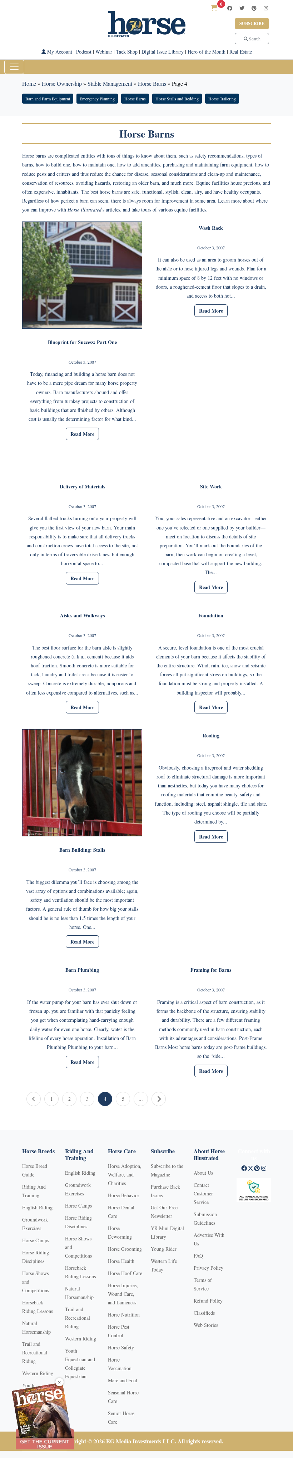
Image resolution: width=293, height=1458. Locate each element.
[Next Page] (159, 1099)
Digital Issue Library (162, 51)
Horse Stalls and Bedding (177, 98)
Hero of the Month (206, 51)
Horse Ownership (62, 83)
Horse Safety (121, 1347)
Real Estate (240, 51)
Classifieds (204, 1312)
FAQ (198, 1255)
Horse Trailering (222, 98)
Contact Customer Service (203, 1193)
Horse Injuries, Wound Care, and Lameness (123, 1294)
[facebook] (229, 8)
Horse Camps (35, 1240)
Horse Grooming (125, 1248)
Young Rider (164, 1248)
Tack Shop (127, 51)
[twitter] (241, 8)
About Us (203, 1172)
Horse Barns (152, 83)
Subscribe (251, 23)
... (141, 1098)
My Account (59, 51)
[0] (214, 7)
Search (254, 38)
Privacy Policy (208, 1267)
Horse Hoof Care (125, 1273)
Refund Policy (208, 1300)
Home (29, 83)
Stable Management (110, 83)
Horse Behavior (123, 1195)
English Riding (37, 1207)
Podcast (83, 51)
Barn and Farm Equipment (47, 98)
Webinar (103, 51)
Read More (82, 434)
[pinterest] (254, 8)
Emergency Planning (97, 98)
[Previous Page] (33, 1099)
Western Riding (37, 1373)
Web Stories (206, 1325)
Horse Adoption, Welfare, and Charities (124, 1174)
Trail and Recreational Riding (34, 1352)
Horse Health (121, 1261)
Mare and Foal (122, 1380)
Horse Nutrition (124, 1314)
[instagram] (266, 8)
